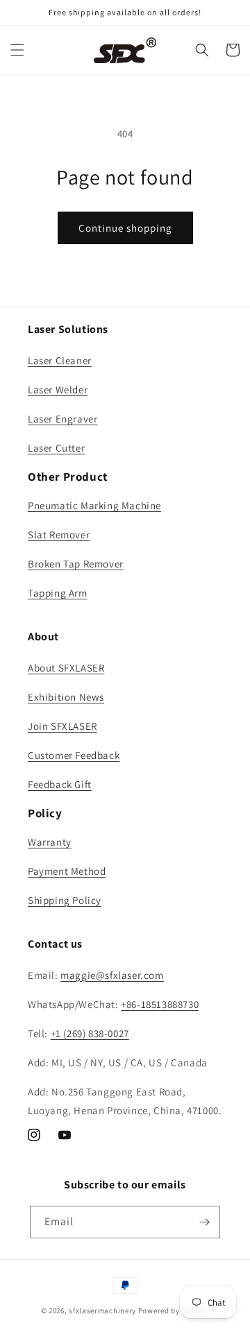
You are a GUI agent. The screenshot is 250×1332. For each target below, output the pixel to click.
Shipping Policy (64, 900)
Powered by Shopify (174, 1310)
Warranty (50, 841)
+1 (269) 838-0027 (90, 1033)
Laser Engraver (62, 418)
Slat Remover (59, 534)
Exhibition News (66, 696)
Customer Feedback (73, 755)
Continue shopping (125, 227)
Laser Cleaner (60, 360)
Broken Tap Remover (76, 563)
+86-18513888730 (160, 1004)
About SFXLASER (66, 667)
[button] (17, 50)
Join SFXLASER (62, 726)
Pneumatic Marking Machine (94, 505)
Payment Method (67, 871)
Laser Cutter (56, 447)
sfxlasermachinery (102, 1310)
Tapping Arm (58, 592)
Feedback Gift (60, 784)
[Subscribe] (204, 1222)
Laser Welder (58, 389)
